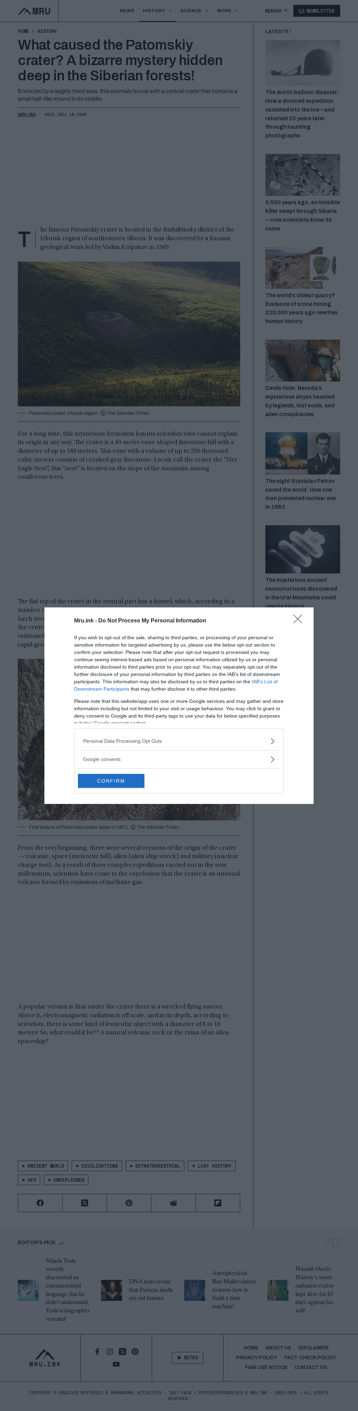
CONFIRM (111, 781)
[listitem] (179, 741)
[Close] (300, 621)
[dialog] (179, 705)
